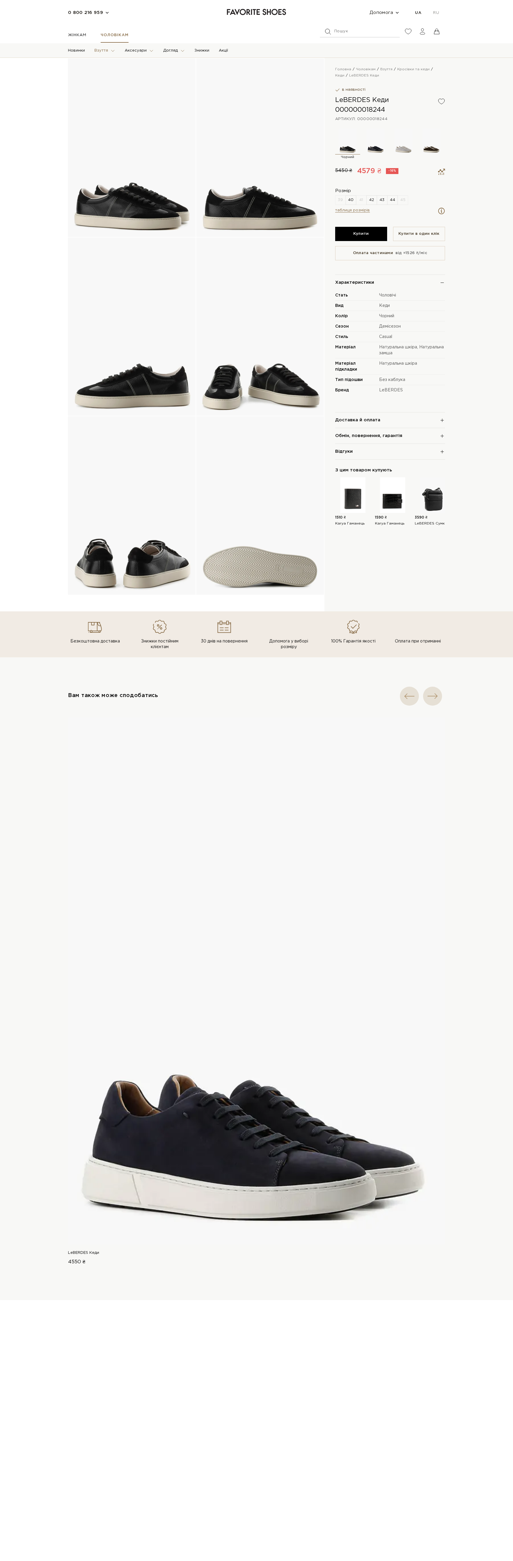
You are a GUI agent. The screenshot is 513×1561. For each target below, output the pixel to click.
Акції (223, 50)
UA (418, 13)
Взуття (101, 50)
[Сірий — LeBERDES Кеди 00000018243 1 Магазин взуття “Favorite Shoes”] (403, 141)
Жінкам (77, 35)
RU (436, 13)
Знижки (201, 50)
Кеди (384, 305)
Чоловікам (114, 35)
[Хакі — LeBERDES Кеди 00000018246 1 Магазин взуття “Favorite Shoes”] (431, 141)
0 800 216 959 (85, 13)
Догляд (170, 50)
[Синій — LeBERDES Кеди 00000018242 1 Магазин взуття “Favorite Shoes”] (375, 141)
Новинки (76, 50)
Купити (361, 233)
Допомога (381, 13)
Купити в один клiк (419, 233)
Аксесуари (136, 50)
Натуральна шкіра (398, 347)
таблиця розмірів (352, 210)
